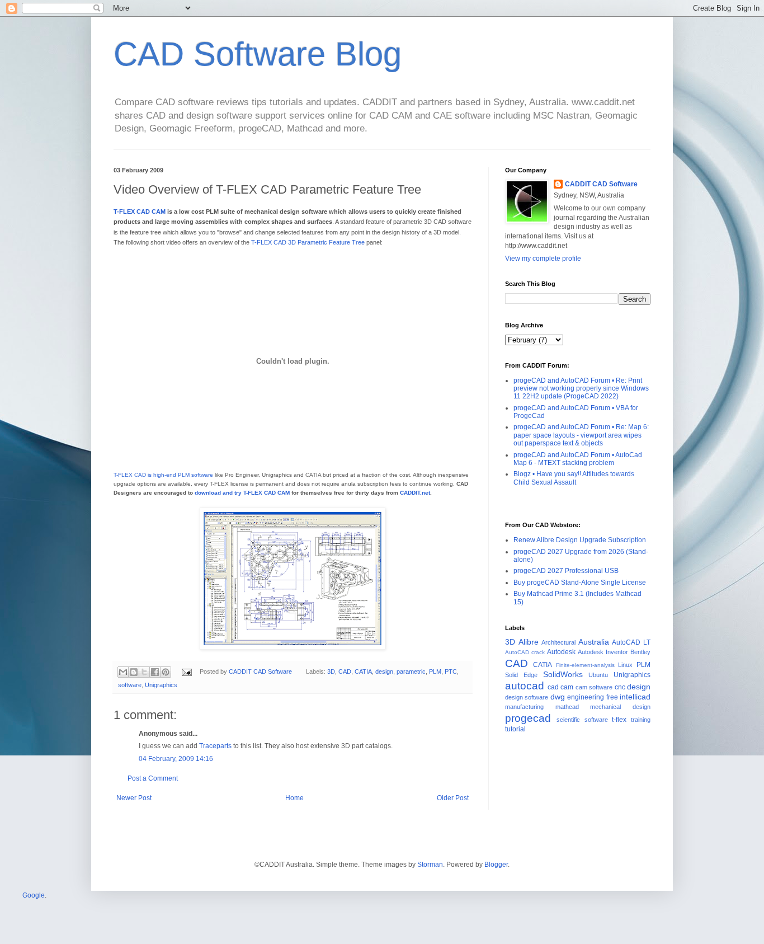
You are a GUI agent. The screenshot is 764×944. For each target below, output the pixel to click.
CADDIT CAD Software (601, 184)
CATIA (363, 671)
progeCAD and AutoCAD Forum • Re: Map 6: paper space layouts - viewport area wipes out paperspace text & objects (581, 435)
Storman (430, 864)
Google (33, 895)
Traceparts (215, 746)
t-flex (619, 720)
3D (331, 671)
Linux (625, 664)
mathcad (567, 706)
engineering (585, 697)
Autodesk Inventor (603, 652)
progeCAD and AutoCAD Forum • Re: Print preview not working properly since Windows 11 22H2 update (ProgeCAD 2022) (581, 389)
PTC (451, 671)
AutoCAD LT (631, 642)
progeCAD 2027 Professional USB (566, 571)
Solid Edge (521, 674)
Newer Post (134, 798)
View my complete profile (543, 258)
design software (526, 697)
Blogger (496, 864)
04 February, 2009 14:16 (176, 759)
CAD (344, 671)
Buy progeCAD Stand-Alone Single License (579, 582)
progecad (528, 718)
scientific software (582, 719)
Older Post (453, 798)
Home (294, 798)
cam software (594, 687)
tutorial (515, 729)
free (612, 697)
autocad (524, 686)
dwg (557, 696)
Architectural (558, 642)
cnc (620, 687)
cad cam (561, 687)
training (640, 719)
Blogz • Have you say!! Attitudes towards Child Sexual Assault (573, 478)
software (130, 685)
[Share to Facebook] (155, 672)
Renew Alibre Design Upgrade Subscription (579, 540)
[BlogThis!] (133, 672)
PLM (435, 671)
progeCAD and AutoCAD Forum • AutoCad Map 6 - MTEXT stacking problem (577, 459)
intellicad (635, 696)
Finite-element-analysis (585, 665)
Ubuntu (598, 674)
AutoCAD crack (525, 652)
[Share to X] (144, 672)
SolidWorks (563, 674)
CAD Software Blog (258, 54)
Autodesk (561, 652)
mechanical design (620, 706)
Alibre (528, 641)
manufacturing (524, 706)
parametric (411, 671)
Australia (593, 641)
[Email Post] (186, 671)
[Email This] (123, 672)
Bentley (640, 652)
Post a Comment (153, 778)
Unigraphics (161, 685)
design (384, 671)
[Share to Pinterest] (165, 672)
